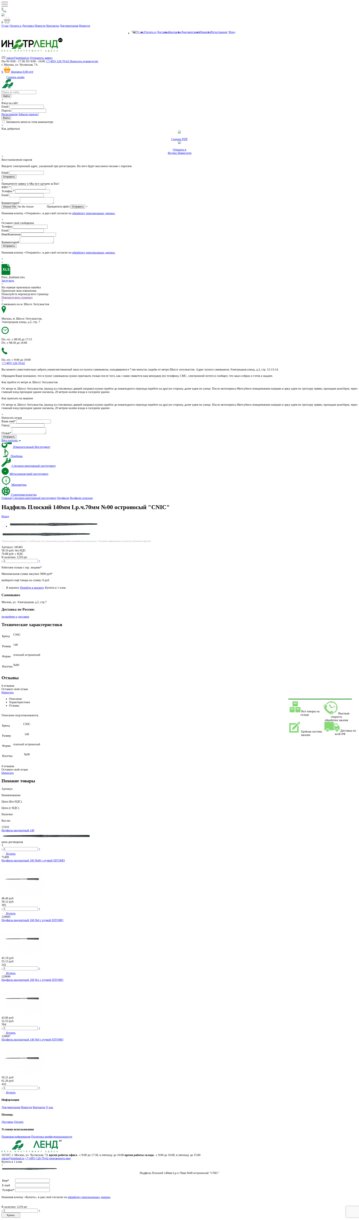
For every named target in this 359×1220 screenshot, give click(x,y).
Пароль (6, 110)
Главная (6, 498)
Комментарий (10, 203)
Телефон (8, 191)
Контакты (52, 25)
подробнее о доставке (15, 616)
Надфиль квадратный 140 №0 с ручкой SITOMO (32, 1039)
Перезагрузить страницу (17, 297)
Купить (11, 1215)
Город (5, 425)
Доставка (7, 1121)
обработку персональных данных (93, 213)
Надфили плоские (81, 498)
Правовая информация (15, 1136)
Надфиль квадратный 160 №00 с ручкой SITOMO (33, 860)
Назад (5, 516)
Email (4, 106)
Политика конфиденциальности (51, 1136)
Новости (40, 25)
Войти (6, 118)
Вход (232, 32)
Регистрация (219, 32)
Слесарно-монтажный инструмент (34, 498)
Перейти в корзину (32, 587)
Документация (69, 25)
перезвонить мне (60, 1158)
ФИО (6, 187)
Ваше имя (8, 421)
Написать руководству (84, 61)
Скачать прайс (15, 77)
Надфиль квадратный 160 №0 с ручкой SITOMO (32, 920)
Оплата (18, 1121)
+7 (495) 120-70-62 (37, 1158)
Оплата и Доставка (22, 25)
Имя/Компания (11, 234)
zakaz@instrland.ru (17, 58)
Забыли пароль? (28, 114)
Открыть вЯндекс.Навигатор (179, 151)
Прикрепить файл (58, 206)
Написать (7, 692)
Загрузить (7, 280)
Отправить (78, 206)
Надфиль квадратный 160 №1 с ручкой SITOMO (32, 979)
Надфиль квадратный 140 (17, 830)
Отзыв (6, 433)
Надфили (63, 498)
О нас (5, 25)
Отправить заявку (41, 58)
